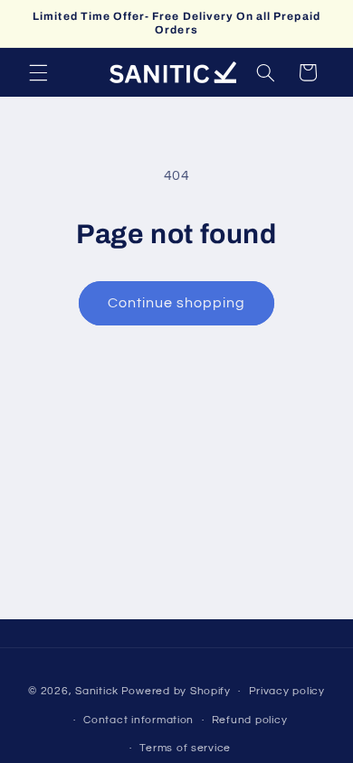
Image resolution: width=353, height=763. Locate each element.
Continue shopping (177, 303)
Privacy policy (287, 691)
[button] (38, 72)
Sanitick (97, 691)
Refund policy (250, 720)
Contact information (138, 720)
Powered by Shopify (176, 691)
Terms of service (185, 748)
